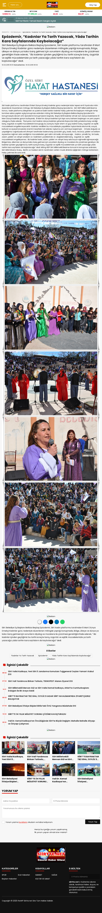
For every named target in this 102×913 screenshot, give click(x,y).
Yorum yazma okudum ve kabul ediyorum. (29, 822)
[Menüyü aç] (4, 4)
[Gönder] (97, 876)
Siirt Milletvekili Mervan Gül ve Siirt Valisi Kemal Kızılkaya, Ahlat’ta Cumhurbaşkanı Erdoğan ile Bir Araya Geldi (48, 689)
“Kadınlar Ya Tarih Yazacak (22, 655)
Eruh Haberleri (24, 875)
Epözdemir (43, 655)
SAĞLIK (54, 875)
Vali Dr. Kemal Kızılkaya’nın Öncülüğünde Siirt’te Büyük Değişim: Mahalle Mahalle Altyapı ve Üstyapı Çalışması (51, 722)
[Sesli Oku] (39, 622)
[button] (9, 19)
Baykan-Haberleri (9, 879)
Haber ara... (15, 5)
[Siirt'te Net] (52, 5)
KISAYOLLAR (42, 868)
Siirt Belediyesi (16, 32)
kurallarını (23, 822)
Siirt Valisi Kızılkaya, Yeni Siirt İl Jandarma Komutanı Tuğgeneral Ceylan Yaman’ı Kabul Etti (55, 20)
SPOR (4, 875)
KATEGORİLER (10, 868)
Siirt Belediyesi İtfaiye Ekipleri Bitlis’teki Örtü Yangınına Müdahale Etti (42, 706)
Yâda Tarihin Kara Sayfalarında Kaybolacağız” (71, 655)
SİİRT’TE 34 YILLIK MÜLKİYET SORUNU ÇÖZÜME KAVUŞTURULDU (37, 714)
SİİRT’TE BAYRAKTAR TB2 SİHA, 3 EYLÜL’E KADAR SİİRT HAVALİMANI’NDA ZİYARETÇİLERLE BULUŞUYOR (49, 697)
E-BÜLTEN (74, 868)
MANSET (38, 875)
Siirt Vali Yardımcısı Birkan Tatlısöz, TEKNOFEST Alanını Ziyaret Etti (40, 681)
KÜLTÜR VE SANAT (42, 879)
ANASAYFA (5, 32)
